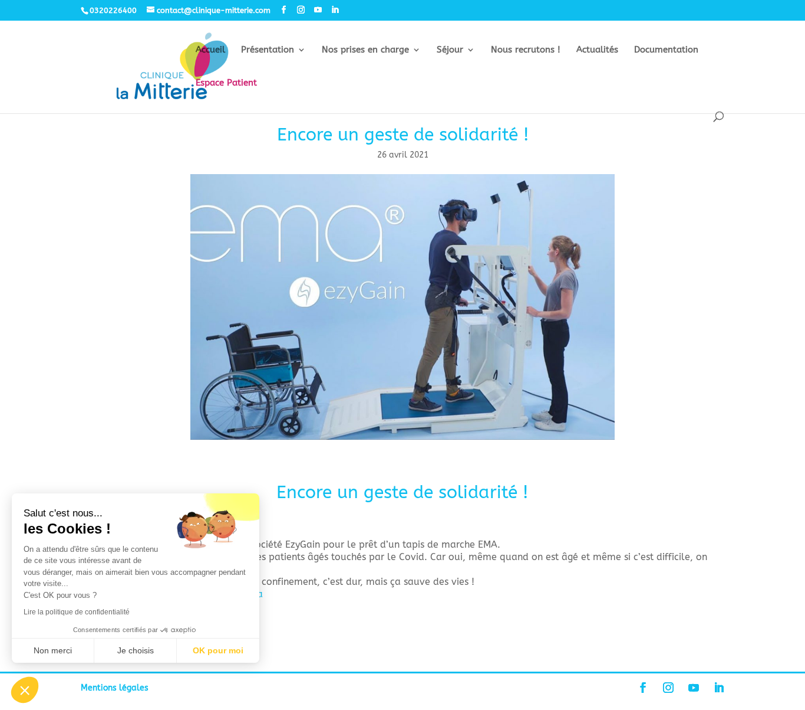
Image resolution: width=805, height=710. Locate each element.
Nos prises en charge (365, 50)
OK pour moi (218, 650)
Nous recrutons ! (525, 50)
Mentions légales (115, 688)
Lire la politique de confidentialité (77, 612)
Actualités (597, 50)
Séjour (450, 50)
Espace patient (226, 83)
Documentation (666, 50)
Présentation (267, 50)
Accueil (210, 50)
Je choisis (135, 650)
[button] (25, 690)
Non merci (53, 650)
